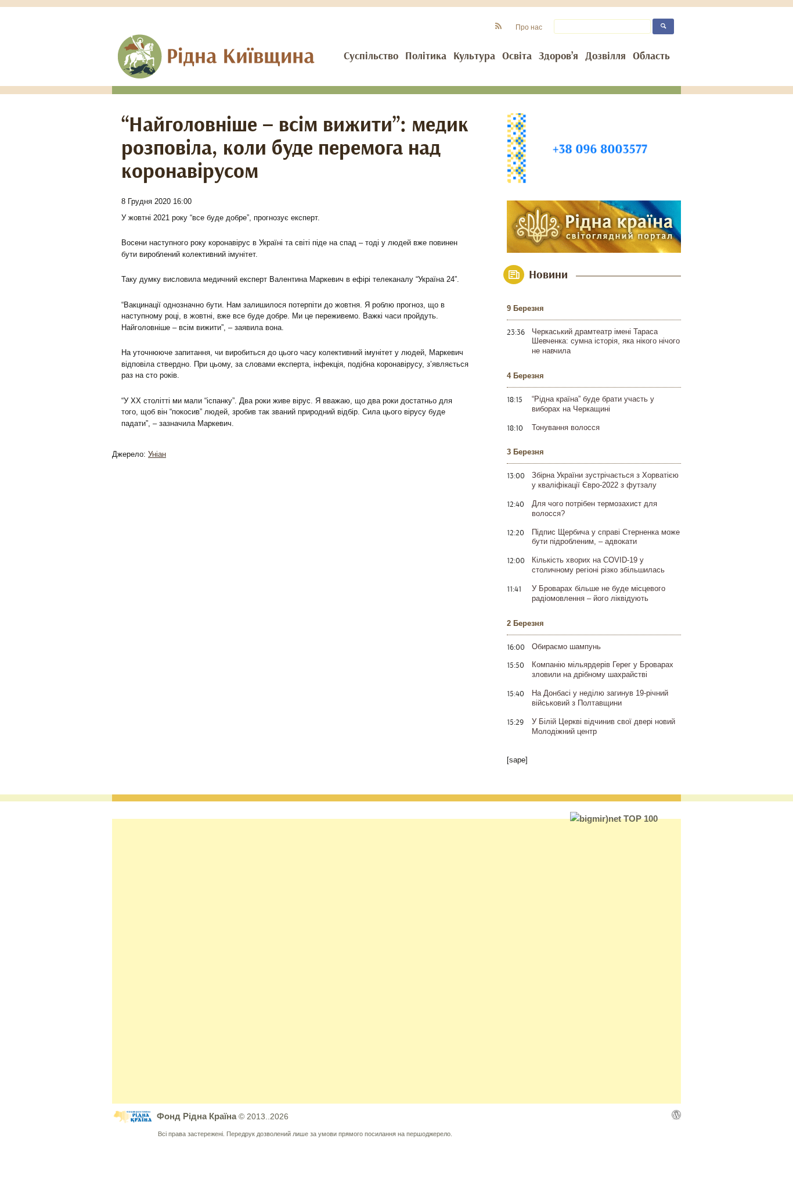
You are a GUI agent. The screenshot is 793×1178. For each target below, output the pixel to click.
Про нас (529, 27)
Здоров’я (558, 56)
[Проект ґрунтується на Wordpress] (676, 1114)
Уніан (157, 454)
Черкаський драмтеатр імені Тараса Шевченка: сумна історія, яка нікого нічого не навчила (606, 341)
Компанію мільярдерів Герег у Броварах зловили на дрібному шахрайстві (602, 669)
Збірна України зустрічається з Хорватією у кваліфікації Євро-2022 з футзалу (605, 480)
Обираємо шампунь (566, 646)
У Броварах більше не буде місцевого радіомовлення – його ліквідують (598, 593)
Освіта (517, 56)
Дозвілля (605, 56)
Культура (474, 56)
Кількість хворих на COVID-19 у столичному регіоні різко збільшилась (598, 565)
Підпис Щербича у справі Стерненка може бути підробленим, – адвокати (606, 537)
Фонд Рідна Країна (198, 1116)
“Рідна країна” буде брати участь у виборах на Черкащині (593, 404)
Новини (548, 274)
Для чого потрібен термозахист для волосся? (594, 508)
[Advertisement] (396, 961)
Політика (425, 56)
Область (651, 56)
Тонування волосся (566, 427)
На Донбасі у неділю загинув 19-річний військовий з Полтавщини (600, 698)
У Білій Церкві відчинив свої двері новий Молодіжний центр (603, 726)
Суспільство (371, 56)
